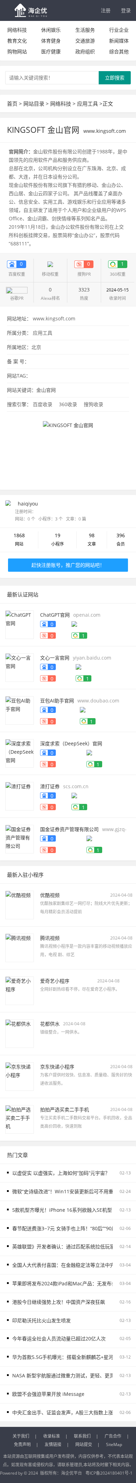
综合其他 (119, 51)
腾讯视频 (50, 938)
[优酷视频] (19, 904)
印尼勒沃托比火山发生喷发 (41, 1320)
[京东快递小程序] (19, 1076)
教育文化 (17, 40)
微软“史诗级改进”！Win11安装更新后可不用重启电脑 (70, 1191)
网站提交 (83, 1444)
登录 (126, 10)
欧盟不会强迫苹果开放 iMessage (48, 1394)
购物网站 (17, 51)
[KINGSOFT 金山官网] (68, 449)
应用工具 (87, 103)
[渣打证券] (19, 795)
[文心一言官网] (19, 667)
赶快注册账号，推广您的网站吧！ (68, 565)
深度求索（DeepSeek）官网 (71, 743)
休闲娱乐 (51, 29)
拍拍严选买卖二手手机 (64, 1109)
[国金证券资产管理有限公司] (19, 838)
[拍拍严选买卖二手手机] (19, 1119)
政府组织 (85, 51)
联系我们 (82, 1436)
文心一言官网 (54, 657)
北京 (36, 347)
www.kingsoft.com (54, 318)
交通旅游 (85, 40)
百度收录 (42, 404)
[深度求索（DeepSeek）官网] (19, 753)
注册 (106, 10)
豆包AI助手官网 (57, 700)
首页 (12, 103)
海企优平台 (71, 1473)
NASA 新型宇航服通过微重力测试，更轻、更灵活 (65, 1375)
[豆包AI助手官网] (19, 710)
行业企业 (119, 29)
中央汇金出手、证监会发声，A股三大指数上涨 (62, 1412)
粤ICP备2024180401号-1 (109, 1473)
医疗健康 (51, 51)
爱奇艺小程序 (54, 981)
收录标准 (51, 1436)
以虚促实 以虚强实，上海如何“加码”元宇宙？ (61, 1173)
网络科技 (17, 29)
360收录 (68, 404)
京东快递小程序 (57, 1066)
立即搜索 (114, 77)
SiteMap (114, 1444)
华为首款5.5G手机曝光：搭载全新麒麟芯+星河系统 (67, 1357)
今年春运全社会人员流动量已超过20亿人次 (59, 1338)
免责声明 (22, 1444)
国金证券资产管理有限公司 (69, 829)
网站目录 (33, 103)
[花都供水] (19, 1033)
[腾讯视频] (19, 947)
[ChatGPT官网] (19, 624)
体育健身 (51, 40)
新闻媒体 (119, 40)
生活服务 (85, 29)
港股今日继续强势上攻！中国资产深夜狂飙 (58, 1302)
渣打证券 (50, 786)
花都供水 (50, 1023)
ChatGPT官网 (55, 614)
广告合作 (113, 1436)
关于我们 (21, 1436)
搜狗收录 (93, 404)
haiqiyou (28, 503)
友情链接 (53, 1444)
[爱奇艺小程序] (19, 990)
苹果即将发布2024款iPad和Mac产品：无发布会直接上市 (74, 1283)
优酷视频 (50, 895)
